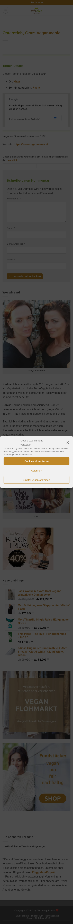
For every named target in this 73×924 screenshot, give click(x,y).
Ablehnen (36, 470)
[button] (67, 442)
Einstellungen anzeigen (36, 479)
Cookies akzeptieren (36, 461)
